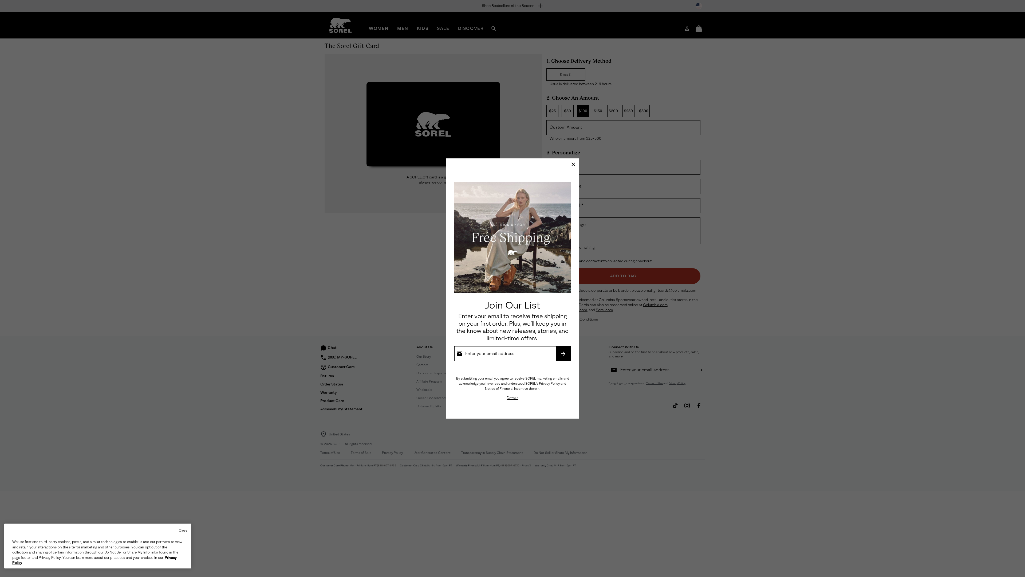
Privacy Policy (549, 383)
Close (183, 530)
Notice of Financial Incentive (506, 388)
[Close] (573, 164)
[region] (97, 546)
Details (512, 398)
